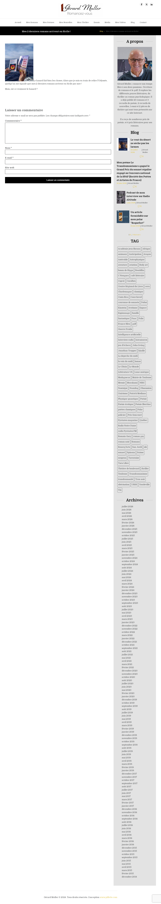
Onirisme (123, 393)
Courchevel (136, 297)
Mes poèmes (48, 22)
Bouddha (139, 270)
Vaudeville (144, 484)
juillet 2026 (127, 506)
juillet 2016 (127, 825)
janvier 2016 (128, 844)
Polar (140, 409)
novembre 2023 (129, 597)
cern (147, 286)
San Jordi (137, 447)
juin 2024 (126, 574)
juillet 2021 (127, 655)
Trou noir (140, 479)
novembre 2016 (129, 812)
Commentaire (13, 121)
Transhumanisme (138, 474)
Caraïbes (131, 281)
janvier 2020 (128, 696)
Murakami (132, 383)
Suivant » (137, 235)
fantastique (123, 318)
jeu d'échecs (124, 345)
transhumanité (125, 479)
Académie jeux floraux (129, 249)
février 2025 (128, 552)
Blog (133, 22)
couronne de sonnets (128, 302)
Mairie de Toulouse (141, 377)
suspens (122, 458)
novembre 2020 (130, 674)
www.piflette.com (108, 897)
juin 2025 (126, 542)
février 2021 (128, 667)
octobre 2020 (128, 677)
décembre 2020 (129, 671)
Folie (141, 318)
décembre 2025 (129, 529)
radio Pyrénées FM (127, 431)
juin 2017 (126, 793)
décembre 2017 (129, 774)
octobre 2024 (128, 561)
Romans (136, 442)
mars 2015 (127, 870)
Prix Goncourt (135, 415)
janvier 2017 (128, 806)
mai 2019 (126, 719)
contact (143, 22)
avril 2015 (126, 867)
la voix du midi (125, 361)
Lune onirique (142, 372)
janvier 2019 (128, 732)
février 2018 (128, 767)
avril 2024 (127, 580)
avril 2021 (127, 661)
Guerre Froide (125, 329)
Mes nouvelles (65, 22)
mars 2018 (127, 764)
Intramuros (141, 340)
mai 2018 (126, 758)
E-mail (9, 158)
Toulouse (122, 474)
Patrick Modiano (138, 393)
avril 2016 (127, 835)
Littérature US (125, 372)
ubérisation (123, 484)
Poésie (143, 399)
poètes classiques (126, 409)
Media (107, 22)
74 (133, 235)
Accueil (18, 22)
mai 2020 (126, 690)
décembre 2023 (129, 593)
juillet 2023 (127, 609)
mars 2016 (127, 838)
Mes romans (32, 22)
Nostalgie (122, 388)
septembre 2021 (130, 648)
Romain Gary (124, 436)
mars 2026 (127, 519)
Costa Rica (123, 297)
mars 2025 (127, 548)
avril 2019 (127, 722)
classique (138, 292)
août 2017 (126, 786)
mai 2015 (126, 864)
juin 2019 (126, 716)
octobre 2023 (128, 600)
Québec (143, 420)
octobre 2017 (128, 780)
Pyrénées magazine (128, 420)
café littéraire (137, 275)
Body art (143, 265)
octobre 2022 (128, 632)
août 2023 (127, 606)
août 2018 (126, 748)
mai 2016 (126, 832)
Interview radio (125, 340)
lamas (138, 361)
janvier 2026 (128, 526)
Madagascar (124, 377)
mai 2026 (126, 513)
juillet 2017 (127, 790)
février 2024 (128, 587)
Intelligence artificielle (129, 334)
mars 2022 (127, 635)
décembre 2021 (129, 642)
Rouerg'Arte (124, 447)
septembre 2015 (129, 857)
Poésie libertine (143, 404)
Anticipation (135, 254)
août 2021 (126, 651)
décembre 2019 (129, 700)
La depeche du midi (128, 356)
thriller (145, 468)
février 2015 (128, 873)
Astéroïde (123, 260)
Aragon (147, 254)
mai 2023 (126, 613)
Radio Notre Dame (127, 426)
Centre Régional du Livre (130, 286)
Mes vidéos (120, 22)
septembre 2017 (129, 783)
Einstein (122, 308)
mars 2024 (127, 584)
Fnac (134, 318)
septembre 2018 (130, 745)
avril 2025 (127, 545)
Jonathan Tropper (127, 351)
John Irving (138, 345)
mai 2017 (126, 796)
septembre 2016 (130, 819)
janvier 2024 (128, 590)
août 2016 (126, 822)
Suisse (140, 452)
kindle (141, 351)
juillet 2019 (127, 713)
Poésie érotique (125, 404)
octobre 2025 (128, 535)
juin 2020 (127, 687)
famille (135, 313)
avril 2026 (127, 516)
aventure (122, 265)
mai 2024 (126, 577)
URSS (134, 484)
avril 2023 (127, 616)
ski (145, 447)
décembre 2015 (129, 848)
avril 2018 (127, 761)
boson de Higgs (125, 270)
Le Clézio (122, 367)
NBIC (142, 383)
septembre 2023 (130, 603)
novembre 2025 (129, 532)
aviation (133, 265)
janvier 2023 (128, 622)
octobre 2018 (128, 741)
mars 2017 (127, 799)
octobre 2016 (128, 816)
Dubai (144, 302)
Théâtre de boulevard (128, 468)
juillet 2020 (127, 683)
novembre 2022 (129, 629)
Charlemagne (125, 292)
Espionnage (124, 313)
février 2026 (128, 523)
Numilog (134, 388)
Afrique (146, 249)
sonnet (121, 452)
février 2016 (128, 841)
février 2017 (128, 803)
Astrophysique (137, 260)
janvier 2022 (128, 638)
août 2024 (127, 568)
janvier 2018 (128, 770)
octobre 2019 (128, 703)
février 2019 (128, 729)
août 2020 (127, 680)
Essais (97, 22)
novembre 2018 (129, 738)
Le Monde (134, 367)
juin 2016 (126, 828)
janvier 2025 (128, 555)
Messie (121, 383)
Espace (143, 308)
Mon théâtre (83, 22)
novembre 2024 (129, 558)
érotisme (133, 308)
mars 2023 (127, 619)
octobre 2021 (128, 645)
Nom (8, 148)
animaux (122, 254)
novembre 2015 (129, 851)
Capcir (121, 281)
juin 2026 (126, 510)
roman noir (123, 442)
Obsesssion (145, 388)
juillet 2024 (127, 571)
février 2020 (128, 693)
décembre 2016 (129, 809)
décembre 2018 (129, 735)
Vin (120, 490)
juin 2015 (126, 861)
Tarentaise (133, 458)
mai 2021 (126, 658)
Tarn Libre (123, 463)
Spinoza (131, 452)
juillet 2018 (127, 751)
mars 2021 (127, 664)
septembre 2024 (130, 564)
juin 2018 (126, 754)
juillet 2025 (127, 539)
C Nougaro (123, 275)
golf (134, 324)
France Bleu (124, 324)
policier (122, 415)
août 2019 (126, 709)
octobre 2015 (128, 854)
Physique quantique (128, 399)
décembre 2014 (129, 877)
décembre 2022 (129, 626)
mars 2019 (127, 725)
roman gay (138, 436)
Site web (9, 168)
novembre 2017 (129, 777)
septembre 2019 (130, 706)
